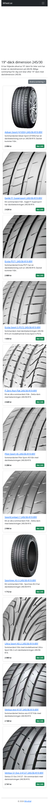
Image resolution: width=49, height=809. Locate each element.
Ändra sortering (36, 82)
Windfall (27, 801)
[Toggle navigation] (43, 3)
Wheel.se (7, 3)
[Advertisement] (24, 34)
